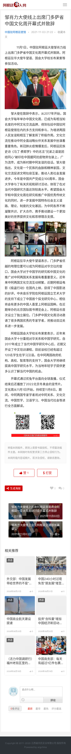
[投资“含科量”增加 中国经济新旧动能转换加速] (51, 605)
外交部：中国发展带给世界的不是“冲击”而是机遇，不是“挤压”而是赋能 (19, 581)
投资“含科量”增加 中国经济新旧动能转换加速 (50, 621)
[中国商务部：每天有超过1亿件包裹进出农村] (51, 645)
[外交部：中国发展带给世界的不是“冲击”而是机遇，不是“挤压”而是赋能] (20, 565)
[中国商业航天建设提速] (20, 605)
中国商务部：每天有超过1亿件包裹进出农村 (51, 661)
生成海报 (15, 488)
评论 (53, 700)
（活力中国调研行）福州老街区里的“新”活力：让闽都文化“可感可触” (19, 661)
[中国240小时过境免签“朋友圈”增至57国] (51, 565)
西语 (10, 560)
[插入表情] (23, 700)
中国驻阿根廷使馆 (15, 32)
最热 (46, 708)
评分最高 (56, 708)
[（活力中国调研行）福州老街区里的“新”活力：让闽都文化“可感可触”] (20, 645)
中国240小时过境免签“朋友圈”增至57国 (50, 581)
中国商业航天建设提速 (19, 621)
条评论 (15, 708)
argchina (42, 747)
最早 (38, 708)
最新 (30, 708)
